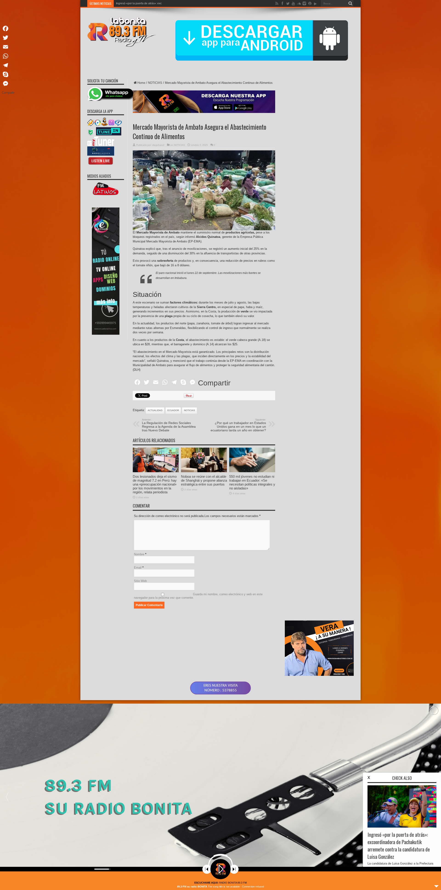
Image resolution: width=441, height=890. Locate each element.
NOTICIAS (155, 82)
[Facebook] (8, 28)
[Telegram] (8, 65)
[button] (7, 797)
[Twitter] (8, 37)
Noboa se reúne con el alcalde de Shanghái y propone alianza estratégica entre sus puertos (204, 480)
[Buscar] (350, 3)
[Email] (8, 46)
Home (141, 82)
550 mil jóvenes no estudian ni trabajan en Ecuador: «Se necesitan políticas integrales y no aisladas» (252, 482)
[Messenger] (8, 83)
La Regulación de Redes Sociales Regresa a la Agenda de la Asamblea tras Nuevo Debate (169, 425)
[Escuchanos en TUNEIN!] (108, 135)
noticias (189, 410)
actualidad (155, 410)
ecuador (173, 410)
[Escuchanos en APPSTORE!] (100, 164)
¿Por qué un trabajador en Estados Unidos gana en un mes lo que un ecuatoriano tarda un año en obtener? (238, 425)
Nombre (139, 554)
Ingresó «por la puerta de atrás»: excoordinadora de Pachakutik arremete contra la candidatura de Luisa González (399, 845)
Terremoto (122, 3)
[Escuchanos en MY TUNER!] (100, 144)
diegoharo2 (158, 145)
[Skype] (8, 74)
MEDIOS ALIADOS (99, 176)
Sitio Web (140, 581)
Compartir (214, 383)
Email (137, 567)
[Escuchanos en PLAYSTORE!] (100, 154)
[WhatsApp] (8, 56)
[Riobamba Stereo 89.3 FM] (121, 43)
